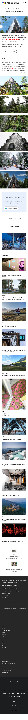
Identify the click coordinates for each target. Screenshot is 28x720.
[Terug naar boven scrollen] (14, 703)
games (3, 632)
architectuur (9, 8)
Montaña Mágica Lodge (12, 39)
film (3, 639)
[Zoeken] (24, 3)
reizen (13, 8)
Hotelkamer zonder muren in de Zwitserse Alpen (14, 375)
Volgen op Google (12, 208)
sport (3, 641)
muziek (3, 624)
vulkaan (11, 221)
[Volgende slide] (15, 230)
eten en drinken (6, 630)
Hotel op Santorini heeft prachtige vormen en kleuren (13, 464)
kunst (3, 251)
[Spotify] (17, 681)
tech (3, 643)
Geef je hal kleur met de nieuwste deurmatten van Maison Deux (13, 414)
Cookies (4, 668)
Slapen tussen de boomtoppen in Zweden (12, 439)
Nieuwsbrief (5, 672)
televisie (4, 647)
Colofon (4, 665)
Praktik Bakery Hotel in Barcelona (10, 495)
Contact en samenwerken (8, 663)
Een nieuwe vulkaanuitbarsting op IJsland (12, 541)
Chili (15, 218)
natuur (12, 68)
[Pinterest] (14, 681)
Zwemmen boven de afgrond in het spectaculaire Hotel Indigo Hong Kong (14, 351)
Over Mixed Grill (6, 661)
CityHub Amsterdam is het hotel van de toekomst (12, 275)
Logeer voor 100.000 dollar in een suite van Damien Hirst (13, 254)
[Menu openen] (26, 3)
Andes (10, 218)
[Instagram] (10, 681)
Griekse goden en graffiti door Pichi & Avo (14, 569)
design (3, 272)
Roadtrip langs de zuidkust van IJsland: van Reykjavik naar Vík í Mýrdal (12, 325)
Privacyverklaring (6, 670)
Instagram (9, 585)
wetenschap (5, 649)
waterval (17, 221)
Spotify (15, 585)
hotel (20, 218)
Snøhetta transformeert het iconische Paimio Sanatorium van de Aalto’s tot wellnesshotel (13, 298)
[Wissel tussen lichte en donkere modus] (21, 3)
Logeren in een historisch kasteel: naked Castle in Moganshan (14, 519)
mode (3, 636)
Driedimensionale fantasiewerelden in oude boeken (14, 556)
